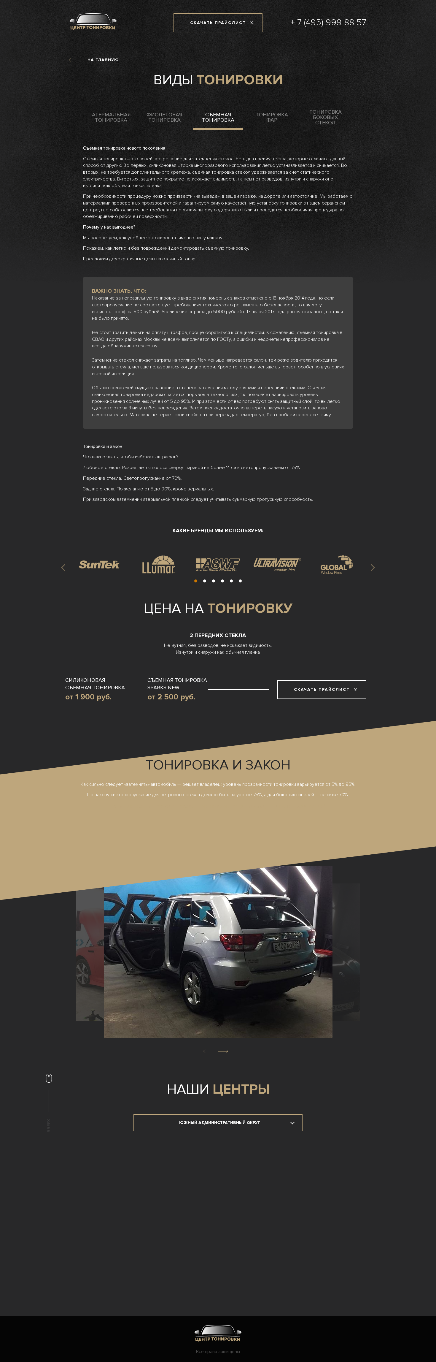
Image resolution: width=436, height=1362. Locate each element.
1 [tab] (195, 580)
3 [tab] (213, 580)
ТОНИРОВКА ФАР (272, 117)
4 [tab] (222, 580)
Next (371, 567)
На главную (103, 59)
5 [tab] (231, 580)
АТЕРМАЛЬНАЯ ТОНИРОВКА (111, 117)
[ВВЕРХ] (49, 1080)
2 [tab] (204, 580)
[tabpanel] (99, 564)
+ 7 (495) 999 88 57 (328, 22)
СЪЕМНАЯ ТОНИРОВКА (218, 117)
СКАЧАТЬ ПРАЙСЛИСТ (218, 22)
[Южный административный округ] (218, 1122)
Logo (218, 1333)
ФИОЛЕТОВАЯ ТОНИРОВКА (164, 117)
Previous (65, 567)
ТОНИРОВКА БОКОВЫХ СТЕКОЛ (325, 117)
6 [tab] (240, 580)
